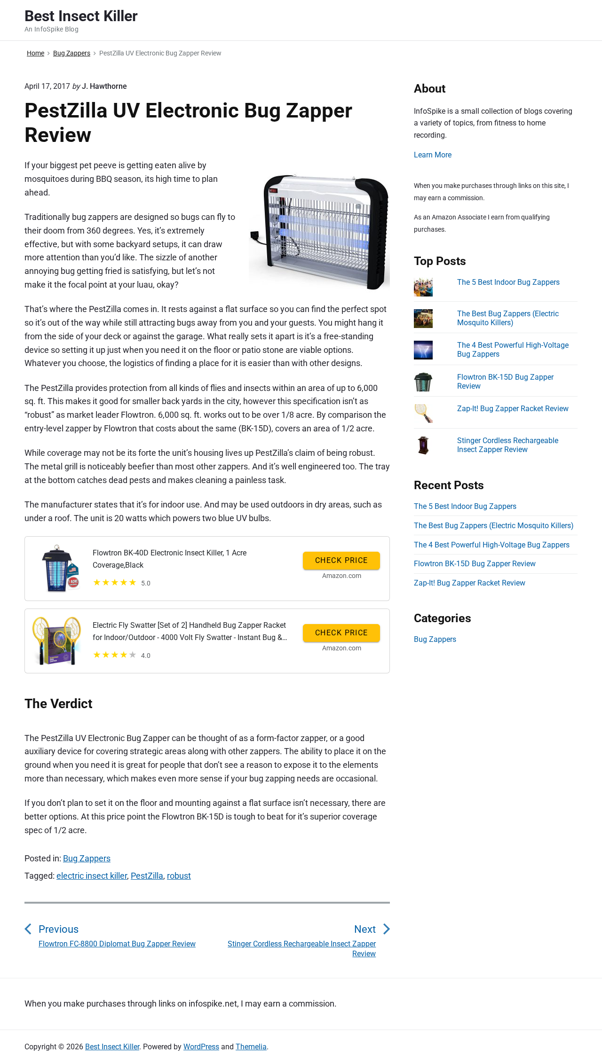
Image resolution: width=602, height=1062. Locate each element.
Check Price (341, 560)
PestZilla (147, 876)
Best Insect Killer (112, 1046)
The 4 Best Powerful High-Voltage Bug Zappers (492, 544)
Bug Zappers (87, 858)
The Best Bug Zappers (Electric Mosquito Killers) (508, 318)
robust (179, 876)
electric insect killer (91, 876)
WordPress (201, 1046)
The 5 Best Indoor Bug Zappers (508, 282)
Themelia (251, 1046)
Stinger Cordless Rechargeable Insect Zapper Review (507, 445)
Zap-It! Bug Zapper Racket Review (513, 408)
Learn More (433, 154)
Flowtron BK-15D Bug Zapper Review (475, 563)
